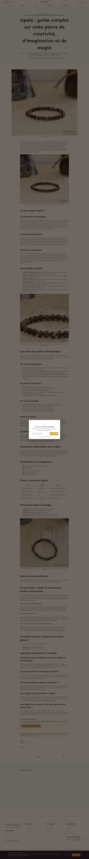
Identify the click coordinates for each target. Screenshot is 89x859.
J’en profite (53, 433)
